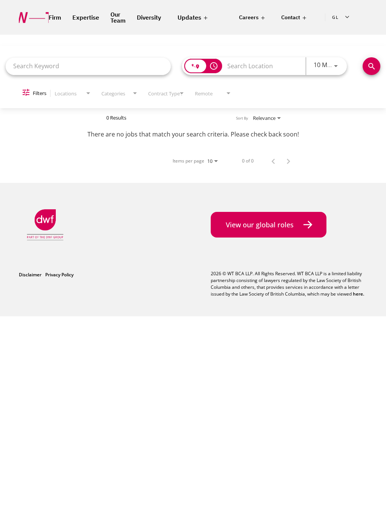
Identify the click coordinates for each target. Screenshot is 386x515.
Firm (55, 17)
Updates (189, 17)
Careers (249, 17)
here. (358, 294)
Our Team (118, 17)
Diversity (149, 17)
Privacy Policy (59, 274)
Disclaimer (30, 274)
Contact (290, 17)
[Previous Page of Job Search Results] (273, 161)
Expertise (85, 17)
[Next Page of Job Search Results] (288, 161)
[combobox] (88, 66)
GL (335, 17)
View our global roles (261, 224)
